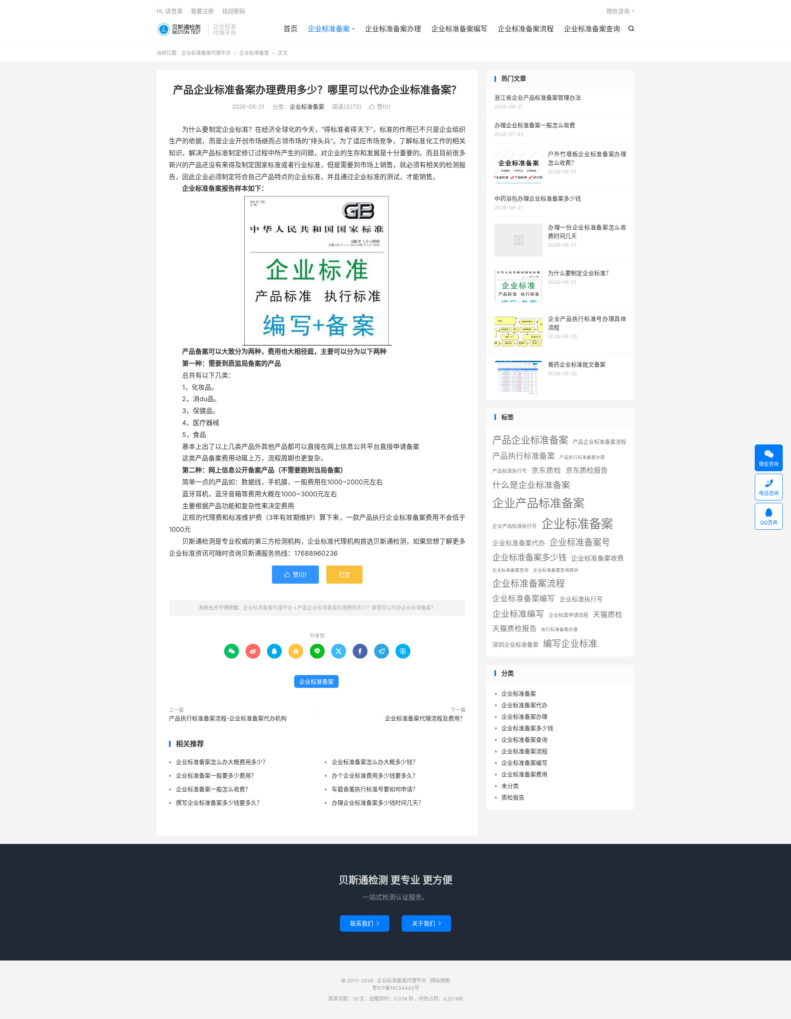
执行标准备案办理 (559, 629)
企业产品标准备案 (538, 503)
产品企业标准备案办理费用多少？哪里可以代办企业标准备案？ (317, 90)
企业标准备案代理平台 (180, 29)
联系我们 (364, 923)
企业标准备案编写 (459, 29)
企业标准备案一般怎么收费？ (213, 788)
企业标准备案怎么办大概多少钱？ (375, 761)
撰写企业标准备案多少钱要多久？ (219, 802)
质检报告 (512, 797)
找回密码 (233, 10)
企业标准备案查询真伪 (555, 570)
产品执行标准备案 (523, 456)
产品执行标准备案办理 (582, 457)
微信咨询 (618, 10)
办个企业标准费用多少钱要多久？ (375, 775)
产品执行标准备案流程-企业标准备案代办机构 (228, 718)
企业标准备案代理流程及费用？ (425, 718)
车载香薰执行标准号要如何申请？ (375, 788)
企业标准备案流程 (526, 29)
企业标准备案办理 (393, 29)
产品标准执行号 (509, 471)
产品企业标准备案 (530, 440)
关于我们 (426, 923)
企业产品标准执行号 (514, 526)
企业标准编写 (518, 614)
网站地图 (440, 980)
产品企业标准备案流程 (599, 442)
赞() (380, 106)
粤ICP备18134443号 (395, 988)
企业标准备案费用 (524, 774)
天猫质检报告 (514, 628)
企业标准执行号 (581, 599)
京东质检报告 (587, 470)
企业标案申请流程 (568, 615)
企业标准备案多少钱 (529, 557)
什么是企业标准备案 (531, 485)
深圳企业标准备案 (515, 644)
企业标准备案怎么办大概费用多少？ (222, 761)
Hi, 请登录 (170, 10)
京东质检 (546, 470)
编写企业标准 (570, 643)
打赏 (344, 574)
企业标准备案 (329, 29)
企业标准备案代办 (518, 543)
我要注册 (202, 10)
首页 (290, 29)
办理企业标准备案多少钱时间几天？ (378, 802)
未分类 (510, 785)
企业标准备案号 (580, 542)
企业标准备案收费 (597, 558)
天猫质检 (608, 614)
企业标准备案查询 (592, 29)
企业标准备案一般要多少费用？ (216, 775)
